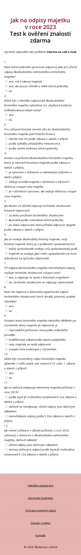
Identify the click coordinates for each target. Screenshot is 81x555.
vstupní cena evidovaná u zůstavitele (33, 349)
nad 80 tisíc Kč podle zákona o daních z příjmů (38, 139)
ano (11, 115)
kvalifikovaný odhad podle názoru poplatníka (37, 339)
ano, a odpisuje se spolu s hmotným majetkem (39, 277)
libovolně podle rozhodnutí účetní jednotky (36, 220)
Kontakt (40, 535)
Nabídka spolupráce (40, 485)
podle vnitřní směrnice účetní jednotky (33, 148)
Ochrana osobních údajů (40, 510)
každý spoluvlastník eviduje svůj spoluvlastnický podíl (43, 248)
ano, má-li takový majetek (25, 81)
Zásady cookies (40, 523)
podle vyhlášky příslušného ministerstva (34, 143)
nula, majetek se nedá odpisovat (30, 344)
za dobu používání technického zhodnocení (36, 215)
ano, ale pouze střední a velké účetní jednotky (38, 86)
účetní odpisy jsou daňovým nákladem (33, 445)
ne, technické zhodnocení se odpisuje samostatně (41, 282)
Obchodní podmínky (40, 498)
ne (10, 91)
